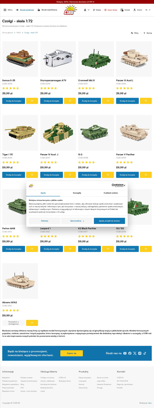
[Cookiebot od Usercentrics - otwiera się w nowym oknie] (113, 185)
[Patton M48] (20, 207)
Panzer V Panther (125, 154)
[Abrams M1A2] (20, 281)
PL (146, 10)
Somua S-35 (8, 80)
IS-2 (80, 154)
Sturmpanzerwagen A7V (53, 80)
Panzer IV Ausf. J (49, 154)
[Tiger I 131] (20, 133)
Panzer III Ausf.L (124, 80)
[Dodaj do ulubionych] (32, 101)
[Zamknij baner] (124, 185)
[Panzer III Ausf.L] (134, 59)
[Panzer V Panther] (134, 133)
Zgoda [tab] (43, 193)
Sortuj (149, 33)
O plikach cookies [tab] (111, 193)
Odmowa (44, 221)
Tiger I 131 (7, 154)
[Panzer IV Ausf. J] (58, 133)
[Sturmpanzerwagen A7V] (58, 59)
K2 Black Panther (87, 228)
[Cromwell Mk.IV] (96, 59)
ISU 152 (120, 228)
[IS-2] (96, 133)
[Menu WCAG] (86, 10)
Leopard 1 (45, 228)
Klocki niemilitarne (49, 10)
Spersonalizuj (75, 221)
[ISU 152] (134, 207)
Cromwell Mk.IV (86, 80)
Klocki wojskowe (27, 10)
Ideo (150, 403)
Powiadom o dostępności (13, 323)
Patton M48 (8, 228)
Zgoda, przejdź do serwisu (109, 221)
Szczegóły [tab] (77, 193)
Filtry (136, 33)
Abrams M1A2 (9, 302)
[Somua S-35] (20, 59)
